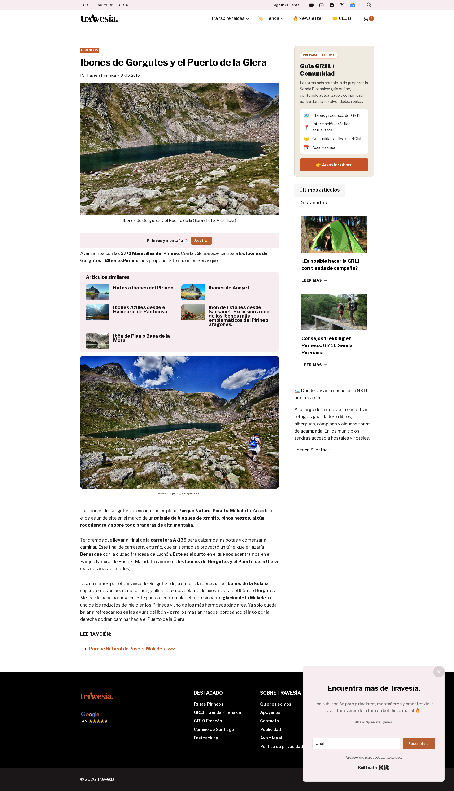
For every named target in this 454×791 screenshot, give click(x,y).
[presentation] (97, 292)
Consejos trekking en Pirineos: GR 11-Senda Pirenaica (327, 345)
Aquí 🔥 (201, 240)
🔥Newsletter (308, 18)
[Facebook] (331, 4)
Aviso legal (271, 737)
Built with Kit (373, 767)
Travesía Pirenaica (101, 75)
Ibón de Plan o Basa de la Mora (141, 338)
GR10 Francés (208, 720)
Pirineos (89, 50)
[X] (342, 4)
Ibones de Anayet (229, 288)
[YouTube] (311, 4)
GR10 (123, 5)
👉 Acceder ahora (334, 164)
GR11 (87, 5)
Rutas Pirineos (208, 704)
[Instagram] (321, 4)
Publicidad (270, 729)
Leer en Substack (312, 450)
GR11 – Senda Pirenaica (217, 712)
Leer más (314, 280)
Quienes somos (275, 704)
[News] (352, 4)
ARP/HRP (105, 5)
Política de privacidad (281, 746)
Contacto (269, 720)
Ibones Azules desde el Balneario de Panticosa (140, 309)
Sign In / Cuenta (286, 5)
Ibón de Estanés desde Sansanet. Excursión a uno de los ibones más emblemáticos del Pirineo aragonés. (239, 316)
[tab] (319, 190)
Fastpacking (206, 737)
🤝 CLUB (341, 18)
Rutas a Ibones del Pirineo (143, 288)
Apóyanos (270, 712)
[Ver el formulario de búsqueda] (369, 5)
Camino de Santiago (214, 729)
